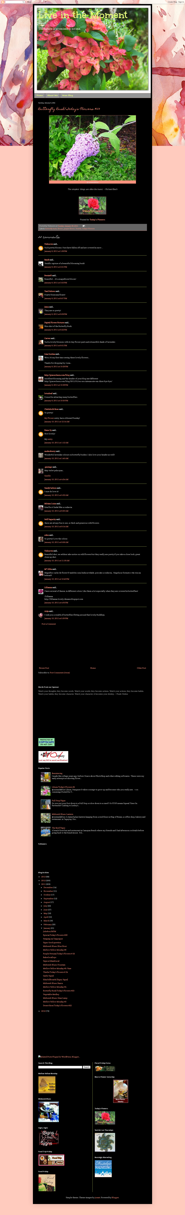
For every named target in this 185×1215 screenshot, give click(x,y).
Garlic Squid (48, 976)
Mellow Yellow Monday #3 (54, 1001)
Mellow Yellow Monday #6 (54, 950)
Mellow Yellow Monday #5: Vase (57, 968)
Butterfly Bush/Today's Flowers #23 (69, 109)
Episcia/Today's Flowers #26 (55, 935)
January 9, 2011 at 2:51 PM (55, 267)
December (48, 887)
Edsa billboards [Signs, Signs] (55, 979)
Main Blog (67, 95)
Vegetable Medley (51, 994)
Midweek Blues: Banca (53, 983)
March (47, 920)
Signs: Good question (52, 942)
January (47, 928)
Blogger (115, 1197)
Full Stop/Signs (58, 800)
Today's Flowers (97, 219)
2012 (43, 880)
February (48, 924)
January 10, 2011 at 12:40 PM (56, 579)
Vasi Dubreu (49, 291)
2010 (43, 1011)
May (46, 913)
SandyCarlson (50, 488)
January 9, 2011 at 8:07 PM (55, 298)
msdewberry (50, 451)
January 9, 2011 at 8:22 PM (55, 330)
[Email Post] (83, 226)
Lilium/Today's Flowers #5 (63, 787)
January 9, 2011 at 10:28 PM (56, 366)
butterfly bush (51, 229)
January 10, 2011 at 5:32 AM (56, 495)
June (46, 909)
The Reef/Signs (58, 828)
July (46, 906)
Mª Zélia (48, 569)
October (47, 895)
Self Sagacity (50, 519)
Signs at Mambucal (51, 961)
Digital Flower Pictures (54, 322)
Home (39, 95)
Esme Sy (48, 430)
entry (50, 439)
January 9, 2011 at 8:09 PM (55, 314)
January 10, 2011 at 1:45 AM (56, 458)
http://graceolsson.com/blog (57, 375)
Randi (46, 259)
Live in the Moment (82, 14)
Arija (46, 611)
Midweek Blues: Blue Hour (55, 946)
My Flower (49, 418)
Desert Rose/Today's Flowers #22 (57, 1005)
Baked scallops (49, 957)
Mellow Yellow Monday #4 (54, 987)
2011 (43, 884)
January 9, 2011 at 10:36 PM (56, 385)
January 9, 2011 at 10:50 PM (56, 400)
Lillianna (48, 587)
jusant (97, 1197)
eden (46, 535)
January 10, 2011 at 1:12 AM (56, 442)
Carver (47, 338)
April (46, 917)
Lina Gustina (49, 354)
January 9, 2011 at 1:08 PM (55, 251)
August (47, 902)
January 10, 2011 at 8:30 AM (56, 511)
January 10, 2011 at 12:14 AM (56, 421)
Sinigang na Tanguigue (53, 939)
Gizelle (47, 476)
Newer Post (44, 668)
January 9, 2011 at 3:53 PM (55, 282)
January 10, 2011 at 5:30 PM (56, 618)
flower (60, 229)
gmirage (48, 467)
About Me (52, 95)
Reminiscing (57, 773)
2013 (43, 876)
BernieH (48, 275)
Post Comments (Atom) (60, 672)
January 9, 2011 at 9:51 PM (55, 345)
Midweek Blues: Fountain (54, 965)
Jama (46, 307)
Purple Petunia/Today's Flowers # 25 (59, 953)
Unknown (48, 244)
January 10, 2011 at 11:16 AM (56, 560)
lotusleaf (48, 393)
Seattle (78, 229)
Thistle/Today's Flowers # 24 (55, 972)
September (49, 898)
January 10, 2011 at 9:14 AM (56, 526)
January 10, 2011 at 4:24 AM (56, 479)
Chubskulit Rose (51, 409)
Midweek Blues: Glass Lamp (55, 998)
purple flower (69, 229)
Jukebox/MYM (49, 931)
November (48, 891)
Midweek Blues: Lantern (62, 814)
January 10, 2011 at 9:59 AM (56, 542)
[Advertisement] (92, 646)
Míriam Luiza (50, 503)
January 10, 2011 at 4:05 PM (56, 602)
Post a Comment (49, 624)
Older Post (141, 668)
